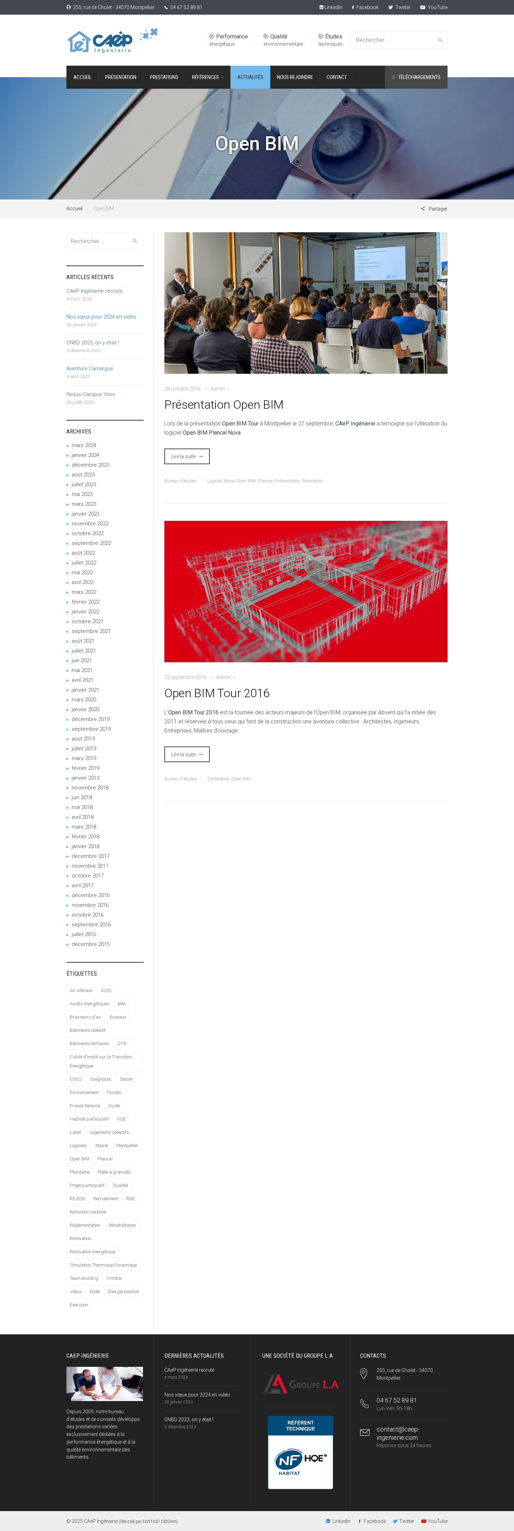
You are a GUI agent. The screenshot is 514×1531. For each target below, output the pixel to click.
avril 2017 (82, 885)
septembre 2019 (91, 729)
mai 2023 (82, 494)
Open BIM (246, 480)
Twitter (402, 7)
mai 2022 (82, 572)
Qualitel (120, 1185)
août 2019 (83, 739)
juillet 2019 (84, 748)
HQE (121, 1119)
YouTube (437, 7)
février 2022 (85, 602)
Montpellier (127, 1145)
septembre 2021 (91, 631)
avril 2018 (82, 817)
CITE (122, 1043)
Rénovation (312, 480)
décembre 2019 (90, 719)
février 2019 (85, 768)
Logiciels (78, 1145)
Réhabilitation (122, 1225)
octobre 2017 (87, 876)
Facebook (367, 7)
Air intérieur (81, 990)
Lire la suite (183, 456)
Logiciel (214, 480)
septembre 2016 (91, 924)
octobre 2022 (87, 533)
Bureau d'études (180, 480)
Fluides (114, 1092)
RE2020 (77, 1198)
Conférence (218, 778)
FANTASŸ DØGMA (159, 1521)
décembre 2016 (90, 895)
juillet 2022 (84, 563)
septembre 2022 (91, 543)
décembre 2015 (90, 944)
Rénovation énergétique (92, 1251)
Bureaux (118, 1017)
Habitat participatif (89, 1119)
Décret (126, 1079)
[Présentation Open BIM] (306, 308)
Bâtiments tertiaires (89, 1043)
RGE (130, 1198)
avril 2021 (82, 680)
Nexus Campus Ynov (90, 394)
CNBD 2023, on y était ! (92, 343)
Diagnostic (101, 1079)
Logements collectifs (109, 1132)
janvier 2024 (85, 455)
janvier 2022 (85, 611)
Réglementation (85, 1225)
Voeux (75, 1291)
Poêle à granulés (114, 1172)
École (95, 1291)
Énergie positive (123, 1291)
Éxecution (79, 1304)
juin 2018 (82, 797)
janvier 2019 (85, 778)
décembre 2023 (90, 465)
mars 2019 (84, 758)
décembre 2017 (90, 856)
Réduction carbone (88, 1212)
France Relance (85, 1105)
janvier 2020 (85, 709)
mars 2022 (84, 592)
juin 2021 (82, 660)
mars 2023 (84, 504)
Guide (114, 1105)
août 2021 (83, 641)
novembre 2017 (90, 866)
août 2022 (83, 553)
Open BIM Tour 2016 (217, 693)
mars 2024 (84, 445)
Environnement (84, 1092)
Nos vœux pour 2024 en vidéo (101, 317)
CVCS (76, 1079)
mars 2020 (84, 700)
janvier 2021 (85, 690)
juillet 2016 (84, 934)
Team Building (84, 1278)
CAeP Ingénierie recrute (94, 291)
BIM (122, 1003)
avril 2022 (82, 582)
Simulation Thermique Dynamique (103, 1265)
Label (75, 1132)
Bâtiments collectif (88, 1030)
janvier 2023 (85, 514)
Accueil (74, 208)
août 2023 (83, 475)
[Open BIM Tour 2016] (306, 596)
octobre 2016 (87, 915)
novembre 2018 (90, 788)
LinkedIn (332, 7)
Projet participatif (87, 1185)
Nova (229, 480)
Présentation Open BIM (224, 404)
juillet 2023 (84, 484)
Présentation (287, 480)
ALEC (106, 990)
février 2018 (85, 836)
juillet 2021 (84, 651)
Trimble (114, 1278)
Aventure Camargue (89, 368)
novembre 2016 (90, 905)
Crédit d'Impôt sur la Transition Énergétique (101, 1061)
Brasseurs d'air (85, 1017)
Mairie (101, 1145)
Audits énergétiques (89, 1003)
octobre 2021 (87, 621)
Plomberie (80, 1172)
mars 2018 (84, 827)
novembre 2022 (90, 523)
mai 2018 (82, 807)
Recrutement (105, 1198)
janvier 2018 (85, 846)
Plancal (265, 480)
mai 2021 (82, 670)
